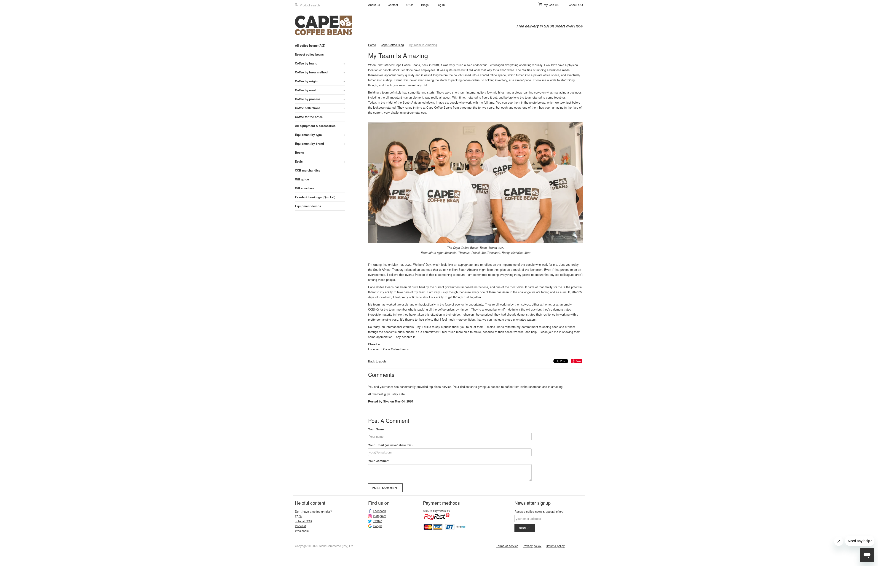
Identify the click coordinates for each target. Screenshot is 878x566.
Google (377, 526)
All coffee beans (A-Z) (310, 45)
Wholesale (302, 530)
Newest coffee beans (309, 54)
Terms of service (507, 546)
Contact (393, 5)
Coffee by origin (320, 81)
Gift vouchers (304, 188)
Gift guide (302, 179)
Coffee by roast (320, 90)
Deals (320, 161)
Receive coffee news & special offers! (539, 511)
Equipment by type (320, 134)
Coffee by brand (320, 63)
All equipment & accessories (315, 125)
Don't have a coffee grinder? (313, 511)
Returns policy (555, 546)
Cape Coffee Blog (392, 45)
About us (374, 5)
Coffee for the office (309, 117)
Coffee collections (320, 108)
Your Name (376, 429)
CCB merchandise (307, 170)
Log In (440, 5)
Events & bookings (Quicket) (315, 197)
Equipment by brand (320, 143)
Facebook (379, 511)
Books (299, 152)
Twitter (377, 521)
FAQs (409, 5)
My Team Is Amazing (423, 45)
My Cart (551, 5)
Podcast (300, 526)
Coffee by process (320, 99)
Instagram (379, 516)
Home (372, 45)
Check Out (576, 5)
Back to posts (377, 361)
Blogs (425, 5)
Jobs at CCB (303, 521)
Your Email (390, 445)
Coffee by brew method (320, 72)
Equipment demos (308, 206)
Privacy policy (532, 546)
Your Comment (378, 461)
